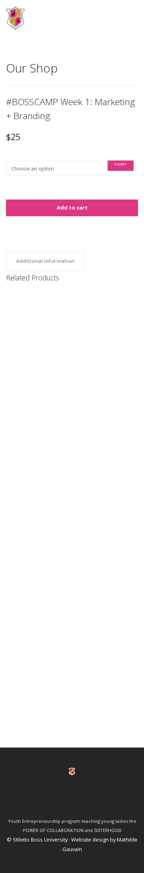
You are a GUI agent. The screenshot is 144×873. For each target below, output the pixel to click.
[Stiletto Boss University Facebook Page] (51, 801)
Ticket (120, 164)
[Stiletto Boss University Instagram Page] (93, 801)
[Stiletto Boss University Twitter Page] (65, 801)
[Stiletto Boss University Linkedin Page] (79, 801)
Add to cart (72, 207)
